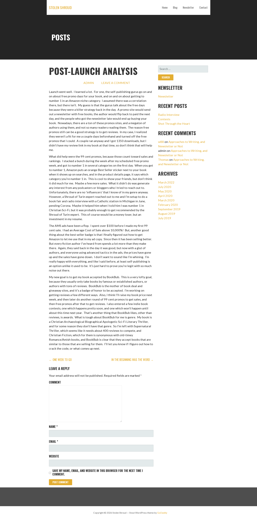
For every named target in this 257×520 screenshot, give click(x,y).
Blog (175, 7)
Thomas (163, 159)
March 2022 (166, 182)
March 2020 (166, 200)
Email (53, 441)
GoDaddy (162, 512)
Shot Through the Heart (174, 123)
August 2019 (166, 213)
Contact (203, 7)
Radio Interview (168, 114)
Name (53, 426)
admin (88, 83)
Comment (55, 382)
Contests (164, 119)
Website (54, 456)
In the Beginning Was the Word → (132, 359)
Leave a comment (115, 83)
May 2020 (165, 191)
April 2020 (165, 195)
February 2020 (168, 204)
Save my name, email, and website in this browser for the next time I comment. (97, 472)
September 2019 (169, 209)
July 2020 (164, 187)
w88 (161, 141)
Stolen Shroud (60, 7)
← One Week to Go (60, 359)
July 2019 (164, 218)
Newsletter (188, 7)
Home (165, 7)
